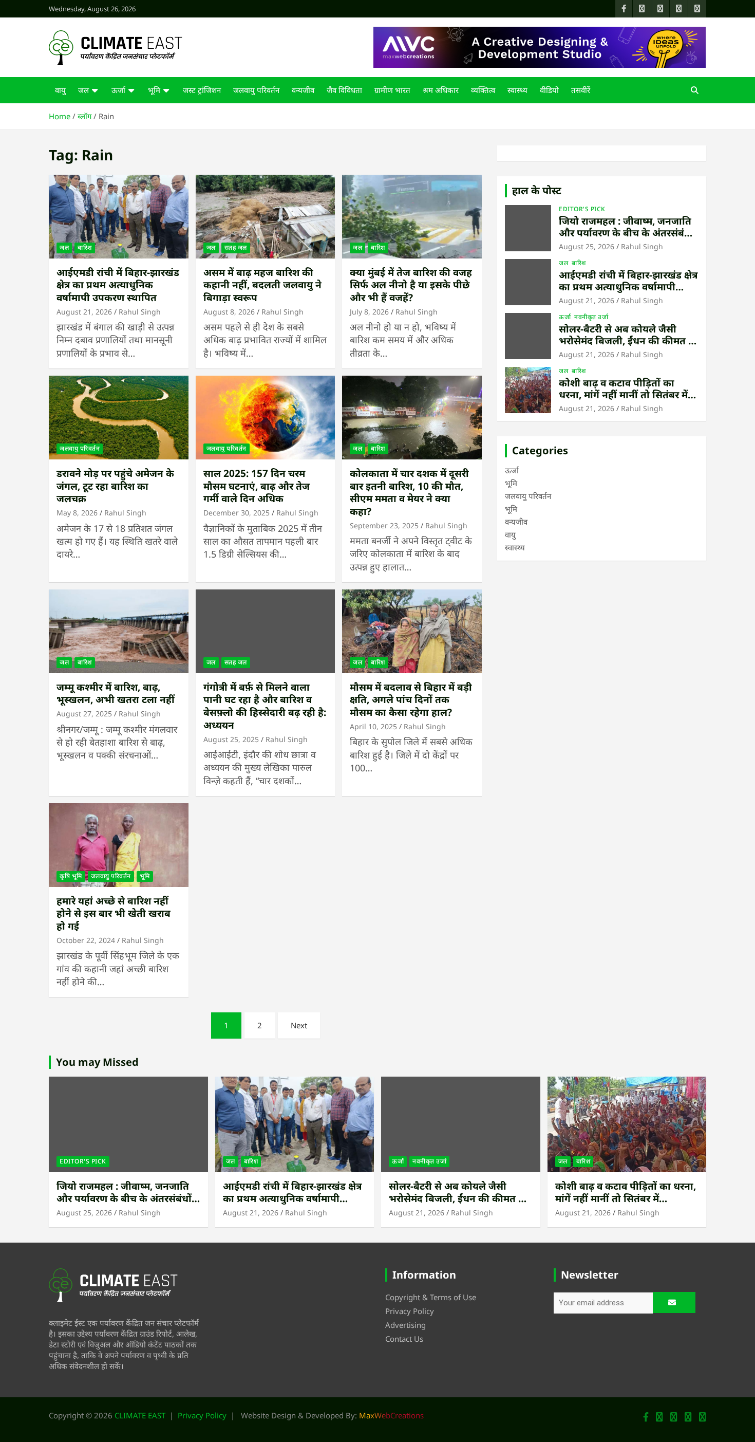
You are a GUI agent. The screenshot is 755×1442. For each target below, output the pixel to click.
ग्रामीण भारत (392, 90)
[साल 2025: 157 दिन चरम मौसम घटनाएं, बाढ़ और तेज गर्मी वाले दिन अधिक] (265, 417)
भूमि (154, 90)
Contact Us (404, 1339)
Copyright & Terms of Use (430, 1297)
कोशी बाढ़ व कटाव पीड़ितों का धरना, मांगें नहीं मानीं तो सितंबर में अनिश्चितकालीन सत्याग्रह (623, 394)
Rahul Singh (140, 312)
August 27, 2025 (84, 713)
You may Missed (97, 1062)
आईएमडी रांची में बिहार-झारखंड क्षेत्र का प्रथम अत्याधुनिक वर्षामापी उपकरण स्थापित (117, 285)
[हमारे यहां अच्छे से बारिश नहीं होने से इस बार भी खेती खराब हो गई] (118, 845)
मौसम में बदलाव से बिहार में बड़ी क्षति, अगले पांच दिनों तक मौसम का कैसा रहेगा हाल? (411, 699)
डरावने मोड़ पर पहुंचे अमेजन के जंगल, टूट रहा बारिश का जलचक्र (115, 486)
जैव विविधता (344, 90)
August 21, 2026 (84, 312)
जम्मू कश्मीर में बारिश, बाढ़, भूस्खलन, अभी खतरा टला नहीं (115, 693)
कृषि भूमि (71, 876)
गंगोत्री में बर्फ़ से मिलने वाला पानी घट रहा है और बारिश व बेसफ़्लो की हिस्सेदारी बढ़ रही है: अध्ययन (264, 706)
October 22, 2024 (85, 940)
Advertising (405, 1325)
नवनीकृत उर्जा (591, 317)
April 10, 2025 (373, 726)
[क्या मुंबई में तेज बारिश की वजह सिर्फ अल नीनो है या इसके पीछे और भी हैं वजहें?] (412, 216)
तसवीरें (580, 90)
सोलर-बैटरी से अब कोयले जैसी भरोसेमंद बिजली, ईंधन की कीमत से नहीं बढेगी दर (627, 340)
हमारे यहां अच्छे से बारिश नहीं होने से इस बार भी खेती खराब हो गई (113, 913)
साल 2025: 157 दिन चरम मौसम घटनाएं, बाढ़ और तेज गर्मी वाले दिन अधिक (256, 486)
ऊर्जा (118, 90)
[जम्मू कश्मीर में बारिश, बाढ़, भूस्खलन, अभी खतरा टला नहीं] (118, 631)
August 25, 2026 (586, 246)
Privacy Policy (409, 1311)
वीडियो (549, 90)
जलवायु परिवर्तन (256, 90)
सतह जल (235, 247)
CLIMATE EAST (140, 1415)
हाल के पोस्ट (536, 190)
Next (299, 1025)
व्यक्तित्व (483, 90)
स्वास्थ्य (517, 90)
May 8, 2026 (77, 512)
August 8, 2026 (229, 312)
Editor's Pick (582, 209)
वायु (60, 90)
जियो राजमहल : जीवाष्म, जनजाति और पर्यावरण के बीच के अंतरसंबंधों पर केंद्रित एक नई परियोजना (626, 232)
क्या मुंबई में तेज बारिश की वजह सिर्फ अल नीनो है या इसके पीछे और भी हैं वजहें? (411, 285)
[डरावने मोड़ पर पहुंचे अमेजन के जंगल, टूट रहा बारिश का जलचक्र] (118, 417)
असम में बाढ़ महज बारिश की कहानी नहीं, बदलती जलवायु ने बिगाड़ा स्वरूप (262, 285)
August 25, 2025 (231, 739)
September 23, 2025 (384, 525)
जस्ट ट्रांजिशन (202, 90)
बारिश (85, 247)
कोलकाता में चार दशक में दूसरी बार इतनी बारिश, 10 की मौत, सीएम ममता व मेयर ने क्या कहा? (409, 492)
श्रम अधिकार (441, 90)
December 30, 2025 (236, 512)
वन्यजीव (303, 90)
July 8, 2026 (369, 312)
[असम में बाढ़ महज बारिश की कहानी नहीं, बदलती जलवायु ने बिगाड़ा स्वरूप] (265, 216)
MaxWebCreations (391, 1415)
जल (83, 90)
